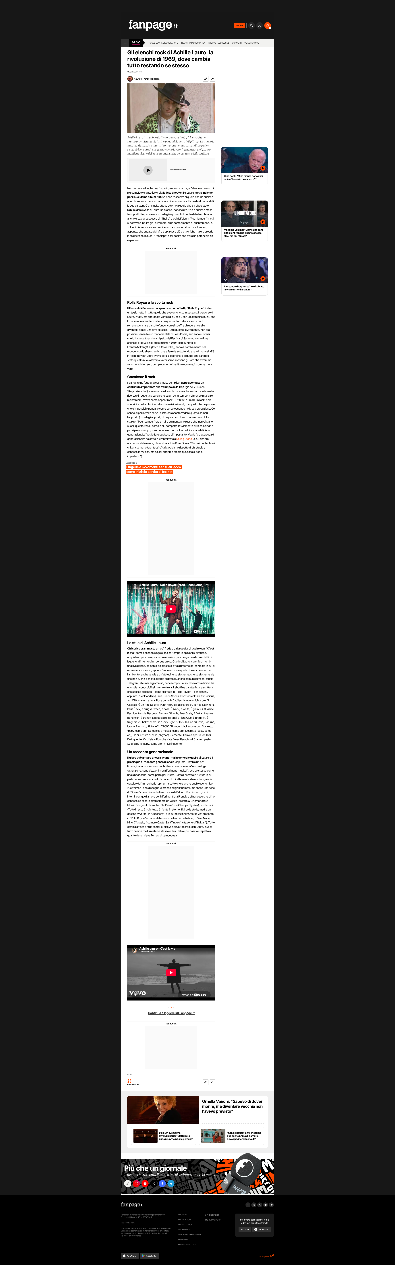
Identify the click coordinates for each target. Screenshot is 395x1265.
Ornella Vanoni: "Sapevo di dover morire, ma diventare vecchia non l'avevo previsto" (232, 1106)
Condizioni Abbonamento (190, 1234)
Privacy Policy (185, 1224)
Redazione (183, 1239)
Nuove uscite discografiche (163, 43)
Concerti (237, 43)
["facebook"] (162, 1183)
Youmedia (182, 1215)
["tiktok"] (127, 1183)
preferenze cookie (187, 1244)
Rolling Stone (184, 438)
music (136, 42)
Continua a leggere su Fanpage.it (171, 1013)
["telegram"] (171, 1183)
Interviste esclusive (218, 43)
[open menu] (125, 43)
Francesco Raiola (151, 78)
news (129, 1074)
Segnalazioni (184, 1219)
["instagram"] (136, 1183)
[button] (212, 79)
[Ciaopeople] (266, 1256)
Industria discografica (193, 43)
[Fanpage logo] (149, 25)
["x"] (153, 1183)
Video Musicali (251, 43)
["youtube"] (145, 1183)
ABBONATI (239, 25)
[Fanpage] (132, 1204)
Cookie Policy (184, 1229)
